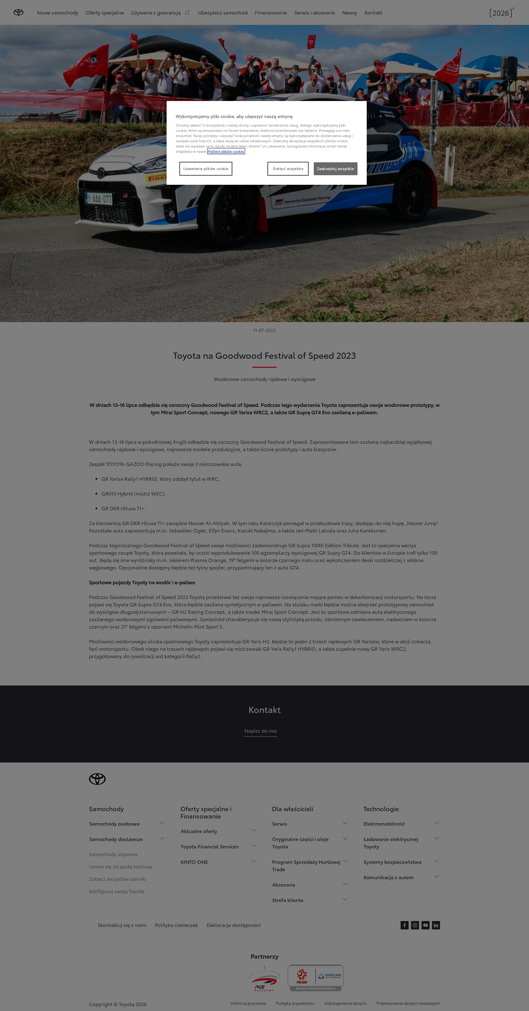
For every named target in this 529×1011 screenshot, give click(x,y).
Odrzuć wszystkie (288, 168)
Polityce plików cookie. (226, 151)
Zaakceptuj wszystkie (335, 168)
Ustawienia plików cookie (205, 168)
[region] (267, 143)
